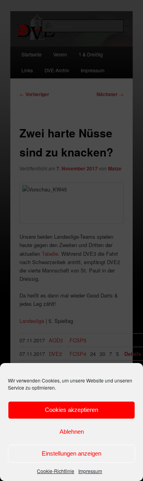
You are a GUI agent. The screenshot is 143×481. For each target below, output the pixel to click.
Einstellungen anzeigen (71, 453)
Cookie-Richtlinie (55, 470)
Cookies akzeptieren (71, 409)
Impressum (90, 470)
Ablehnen (72, 431)
